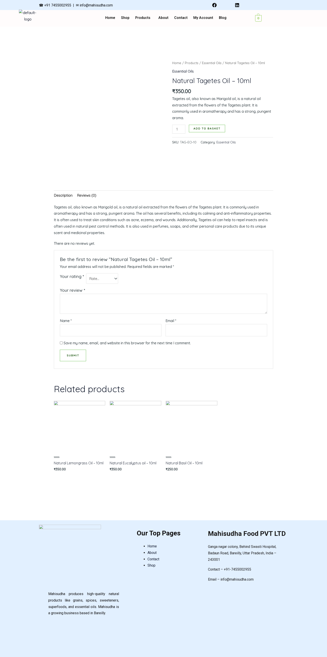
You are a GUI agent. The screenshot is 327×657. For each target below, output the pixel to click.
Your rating (72, 276)
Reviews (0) (86, 195)
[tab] (63, 195)
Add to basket (207, 128)
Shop (125, 18)
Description (63, 195)
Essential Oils (212, 63)
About (163, 18)
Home (110, 18)
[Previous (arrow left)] (8, 328)
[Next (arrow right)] (319, 328)
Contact (181, 18)
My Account (203, 18)
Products (142, 18)
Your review (72, 290)
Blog (222, 18)
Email (171, 320)
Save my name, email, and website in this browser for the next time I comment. (127, 343)
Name (66, 320)
